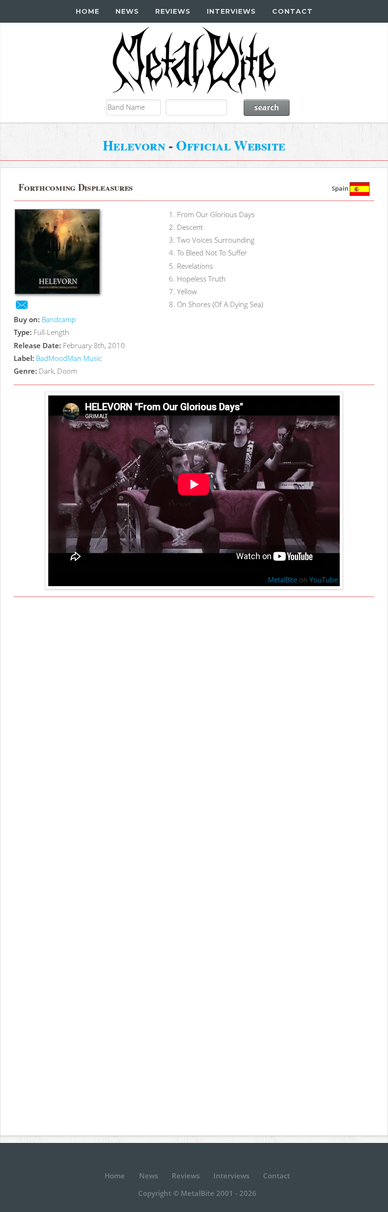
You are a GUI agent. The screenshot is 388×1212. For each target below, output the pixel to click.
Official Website (230, 145)
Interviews (231, 11)
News (127, 11)
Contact (292, 11)
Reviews (173, 11)
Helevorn (134, 145)
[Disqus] (194, 735)
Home (87, 11)
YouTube (323, 579)
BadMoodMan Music (69, 358)
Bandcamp (59, 319)
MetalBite (282, 579)
